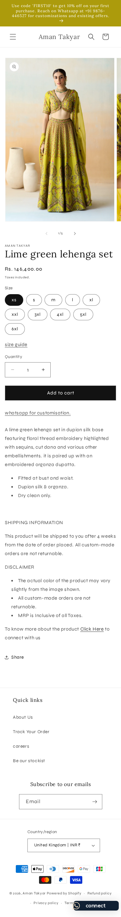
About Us (23, 717)
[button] (13, 37)
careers (21, 746)
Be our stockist (29, 760)
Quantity (13, 356)
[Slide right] (75, 233)
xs (14, 300)
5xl (83, 314)
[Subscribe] (95, 801)
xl (91, 300)
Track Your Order (31, 731)
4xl (60, 314)
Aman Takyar (34, 893)
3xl (38, 314)
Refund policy (99, 893)
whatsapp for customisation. (38, 413)
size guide (16, 344)
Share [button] (17, 657)
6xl (15, 329)
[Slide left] (46, 233)
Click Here (92, 629)
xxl (15, 314)
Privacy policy (46, 903)
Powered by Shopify (64, 893)
